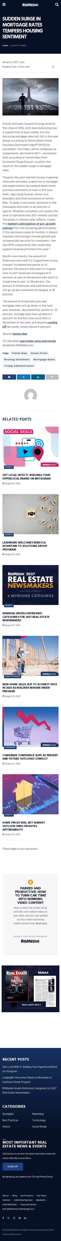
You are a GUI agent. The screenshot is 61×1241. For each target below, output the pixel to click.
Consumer (10, 747)
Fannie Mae (19, 353)
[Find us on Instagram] (14, 1218)
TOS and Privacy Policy (42, 1176)
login (14, 849)
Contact (6, 1200)
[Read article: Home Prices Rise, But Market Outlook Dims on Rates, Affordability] (30, 794)
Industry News (12, 676)
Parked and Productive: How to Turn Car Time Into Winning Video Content (30, 896)
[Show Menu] (4, 5)
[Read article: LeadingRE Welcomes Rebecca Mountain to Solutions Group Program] (30, 514)
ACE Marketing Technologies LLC (18, 1209)
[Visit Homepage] (30, 5)
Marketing (38, 1114)
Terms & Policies (28, 1205)
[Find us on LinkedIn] (25, 1218)
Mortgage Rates (44, 360)
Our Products (26, 1196)
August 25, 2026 (12, 483)
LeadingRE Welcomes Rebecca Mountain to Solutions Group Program (24, 546)
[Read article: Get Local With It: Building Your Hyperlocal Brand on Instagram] (30, 447)
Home (5, 45)
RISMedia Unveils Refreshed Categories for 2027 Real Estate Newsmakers (26, 617)
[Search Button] (57, 5)
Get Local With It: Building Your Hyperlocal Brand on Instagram (26, 477)
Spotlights (8, 1114)
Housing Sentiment (17, 360)
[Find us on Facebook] (3, 1218)
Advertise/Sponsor (23, 1200)
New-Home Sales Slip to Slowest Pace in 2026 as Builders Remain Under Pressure (29, 688)
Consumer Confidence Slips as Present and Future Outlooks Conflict (30, 757)
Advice (6, 1127)
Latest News (18, 45)
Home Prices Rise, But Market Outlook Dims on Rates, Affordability (23, 826)
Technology (39, 1120)
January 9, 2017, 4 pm (13, 62)
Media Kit (41, 1200)
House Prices (39, 353)
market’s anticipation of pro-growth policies (28, 226)
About (5, 1196)
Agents (9, 467)
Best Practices (10, 1120)
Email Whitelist (9, 1205)
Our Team (41, 1196)
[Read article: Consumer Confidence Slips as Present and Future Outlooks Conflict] (30, 727)
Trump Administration (19, 366)
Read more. (41, 924)
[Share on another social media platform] (52, 377)
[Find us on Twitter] (8, 1218)
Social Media (39, 1127)
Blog (14, 1196)
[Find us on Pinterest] (20, 1218)
